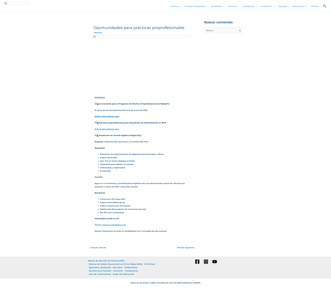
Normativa (118, 267)
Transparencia (131, 271)
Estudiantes (216, 6)
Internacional (299, 6)
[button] (324, 6)
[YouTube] (214, 261)
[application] (180, 6)
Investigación (248, 6)
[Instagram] (206, 261)
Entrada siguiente (186, 247)
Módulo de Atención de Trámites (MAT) (106, 261)
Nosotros (175, 6)
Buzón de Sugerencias (123, 274)
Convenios (118, 271)
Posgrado (282, 6)
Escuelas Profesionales (195, 6)
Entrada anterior (97, 247)
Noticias (98, 32)
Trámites (315, 6)
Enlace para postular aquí (107, 129)
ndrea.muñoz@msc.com (114, 225)
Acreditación (266, 6)
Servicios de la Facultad (100, 271)
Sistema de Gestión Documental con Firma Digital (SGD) (115, 264)
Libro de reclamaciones (100, 274)
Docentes (232, 6)
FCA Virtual (149, 264)
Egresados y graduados (100, 267)
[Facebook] (197, 261)
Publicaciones (131, 267)
